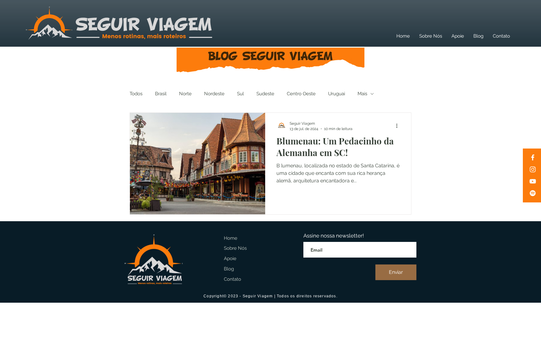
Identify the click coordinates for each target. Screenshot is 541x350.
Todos (136, 94)
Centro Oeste (301, 94)
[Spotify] (533, 193)
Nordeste (214, 94)
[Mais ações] (399, 125)
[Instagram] (533, 169)
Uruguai (336, 94)
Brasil (161, 94)
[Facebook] (533, 157)
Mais (362, 94)
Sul (240, 94)
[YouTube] (533, 181)
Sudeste (265, 94)
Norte (185, 94)
